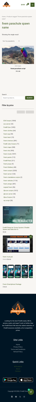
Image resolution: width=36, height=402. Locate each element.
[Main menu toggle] (32, 5)
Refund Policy (18, 352)
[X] (20, 397)
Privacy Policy (18, 347)
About (18, 369)
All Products (18, 366)
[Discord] (12, 397)
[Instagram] (24, 397)
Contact (18, 371)
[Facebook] (16, 397)
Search (4, 94)
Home (4, 16)
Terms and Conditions (18, 349)
